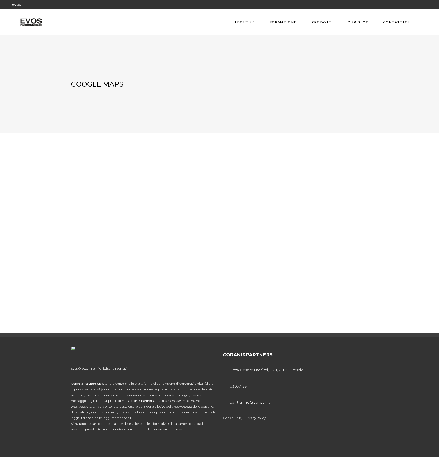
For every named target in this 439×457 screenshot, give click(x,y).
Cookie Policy (233, 418)
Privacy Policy (255, 418)
